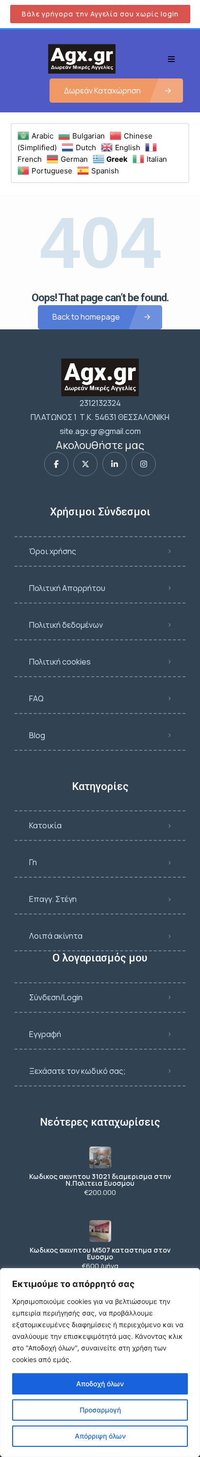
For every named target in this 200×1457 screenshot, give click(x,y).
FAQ (36, 698)
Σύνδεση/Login (56, 997)
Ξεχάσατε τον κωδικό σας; (77, 1071)
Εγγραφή (45, 1034)
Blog (37, 735)
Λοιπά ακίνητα (56, 935)
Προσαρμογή (100, 1410)
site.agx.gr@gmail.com (100, 431)
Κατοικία (45, 825)
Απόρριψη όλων (100, 1436)
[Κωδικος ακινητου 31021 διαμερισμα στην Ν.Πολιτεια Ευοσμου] (100, 1157)
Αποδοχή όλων (100, 1384)
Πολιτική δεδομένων (66, 625)
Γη (33, 862)
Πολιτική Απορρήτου (67, 588)
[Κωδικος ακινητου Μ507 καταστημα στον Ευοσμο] (100, 1231)
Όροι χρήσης (52, 551)
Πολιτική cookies (60, 661)
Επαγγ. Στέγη (53, 899)
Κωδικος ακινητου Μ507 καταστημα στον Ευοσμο (100, 1253)
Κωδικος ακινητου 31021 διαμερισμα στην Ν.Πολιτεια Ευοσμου (100, 1180)
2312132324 (100, 403)
